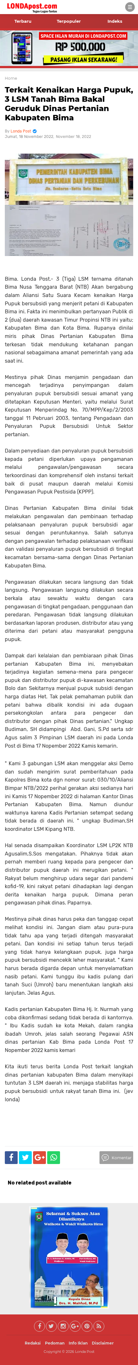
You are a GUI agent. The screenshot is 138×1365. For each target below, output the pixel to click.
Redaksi (33, 1343)
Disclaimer (103, 1343)
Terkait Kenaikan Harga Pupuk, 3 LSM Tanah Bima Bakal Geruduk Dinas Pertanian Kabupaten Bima (69, 103)
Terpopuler (69, 21)
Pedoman (55, 1343)
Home (11, 78)
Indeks (115, 21)
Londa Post (84, 1351)
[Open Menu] (130, 7)
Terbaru (22, 21)
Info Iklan (78, 1343)
